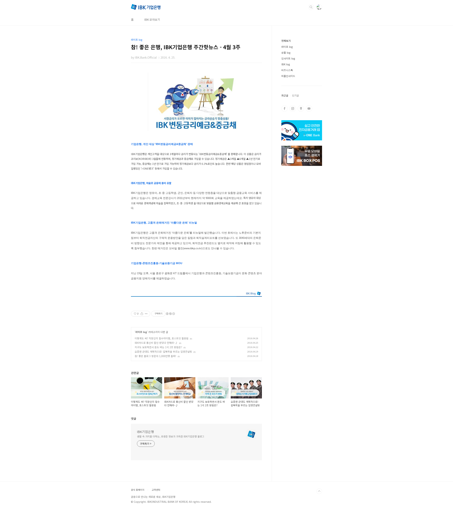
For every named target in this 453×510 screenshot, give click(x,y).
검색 (311, 7)
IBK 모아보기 (152, 19)
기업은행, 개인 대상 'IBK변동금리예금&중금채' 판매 (162, 144)
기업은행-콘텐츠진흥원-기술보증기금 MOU (156, 263)
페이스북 (284, 108)
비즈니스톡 (287, 70)
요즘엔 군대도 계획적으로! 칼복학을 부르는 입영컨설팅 (163, 351)
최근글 (284, 95)
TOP (319, 491)
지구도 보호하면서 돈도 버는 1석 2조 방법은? (158, 347)
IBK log (285, 64)
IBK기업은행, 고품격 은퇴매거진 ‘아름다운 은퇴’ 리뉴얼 (164, 222)
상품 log (286, 52)
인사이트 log (288, 58)
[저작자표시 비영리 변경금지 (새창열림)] (170, 313)
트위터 (301, 108)
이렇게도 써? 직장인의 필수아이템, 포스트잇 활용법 (161, 338)
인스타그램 (292, 108)
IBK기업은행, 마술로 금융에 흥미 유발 (151, 183)
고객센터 (156, 489)
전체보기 (286, 40)
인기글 (295, 95)
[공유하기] (142, 313)
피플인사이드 (288, 76)
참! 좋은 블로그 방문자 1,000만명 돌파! (155, 356)
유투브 (309, 108)
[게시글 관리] (146, 313)
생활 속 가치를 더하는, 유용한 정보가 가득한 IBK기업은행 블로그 (170, 436)
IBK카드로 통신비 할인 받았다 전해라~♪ (156, 342)
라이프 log (141, 332)
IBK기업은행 (145, 431)
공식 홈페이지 (137, 489)
